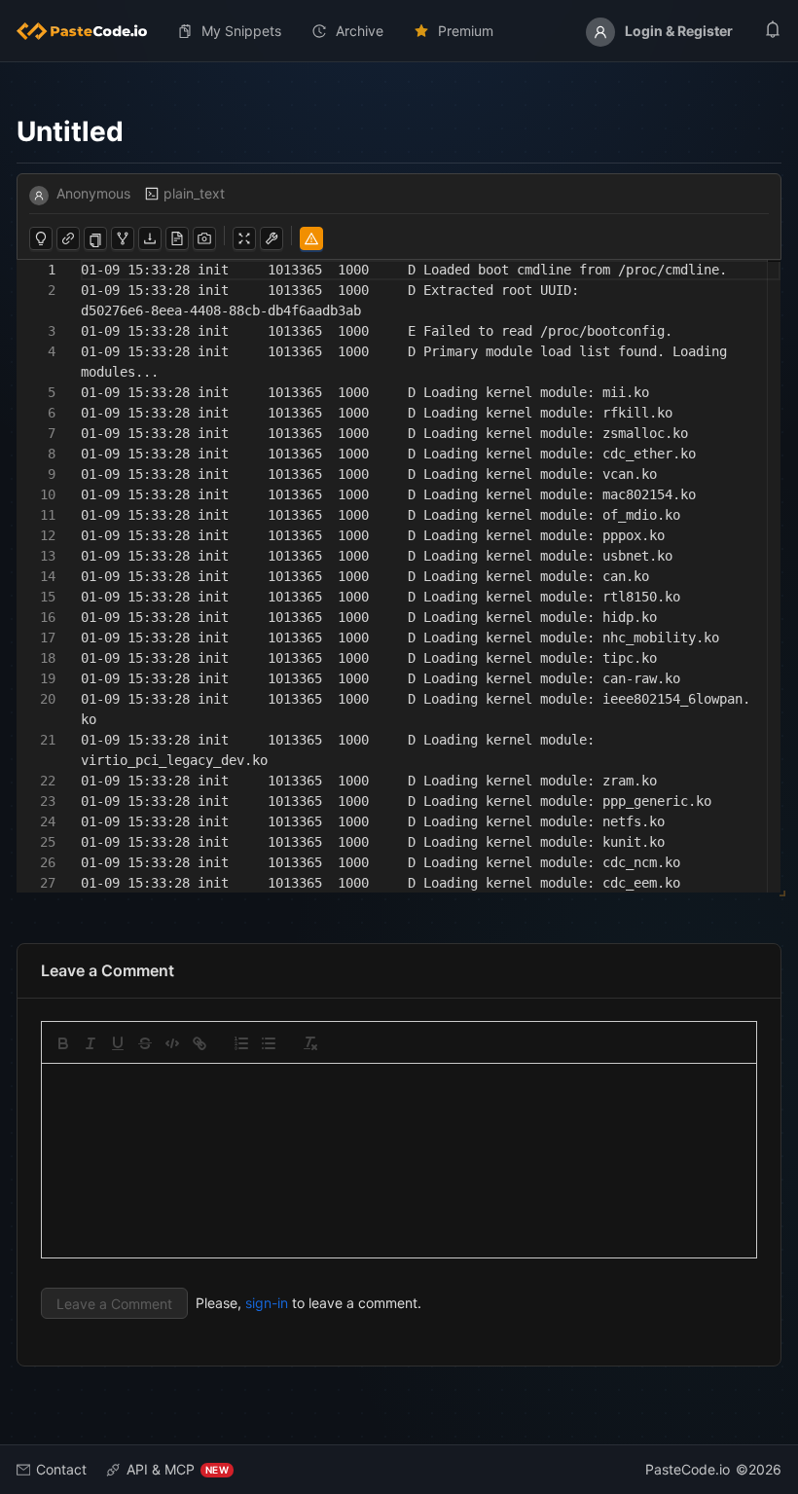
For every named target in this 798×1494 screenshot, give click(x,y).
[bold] (63, 1043)
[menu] (399, 31)
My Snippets (241, 30)
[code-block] (172, 1043)
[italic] (90, 1043)
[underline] (117, 1043)
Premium (465, 30)
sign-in (266, 1302)
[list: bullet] (268, 1043)
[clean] (310, 1043)
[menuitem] (90, 31)
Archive (359, 30)
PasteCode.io (687, 1469)
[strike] (145, 1043)
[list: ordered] (241, 1043)
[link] (199, 1043)
